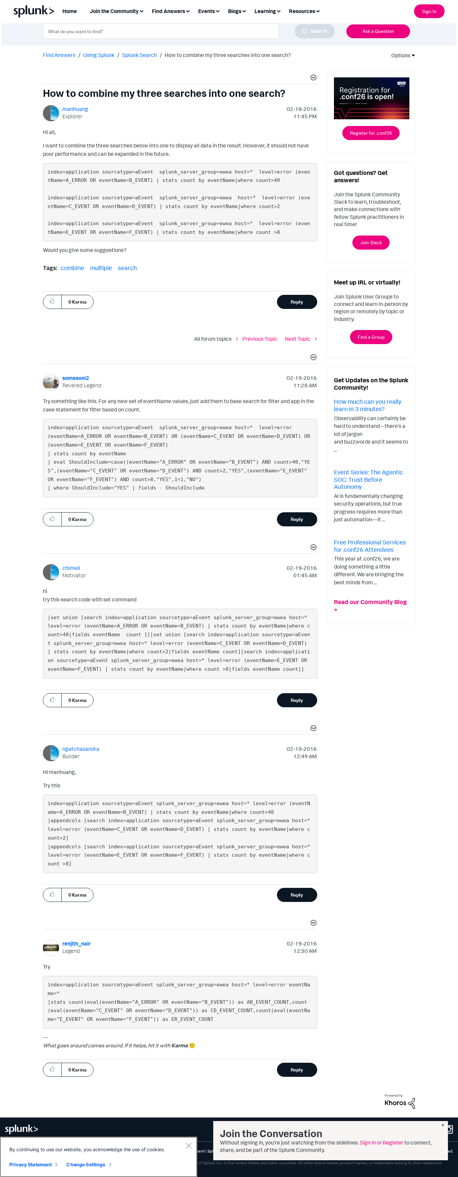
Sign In (429, 11)
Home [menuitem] (69, 11)
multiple (101, 267)
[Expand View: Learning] (278, 10)
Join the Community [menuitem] (114, 11)
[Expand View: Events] (217, 10)
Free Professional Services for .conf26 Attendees (370, 545)
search (127, 267)
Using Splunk (98, 55)
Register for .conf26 (371, 133)
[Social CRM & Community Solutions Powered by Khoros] (400, 1100)
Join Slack (371, 242)
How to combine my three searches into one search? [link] (228, 55)
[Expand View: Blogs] (244, 10)
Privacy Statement (30, 1164)
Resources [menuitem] (302, 11)
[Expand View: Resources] (317, 10)
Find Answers (59, 55)
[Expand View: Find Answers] (187, 10)
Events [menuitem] (206, 11)
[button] (312, 78)
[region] (98, 1157)
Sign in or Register (381, 1142)
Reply (297, 302)
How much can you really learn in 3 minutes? (367, 405)
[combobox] (189, 31)
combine (72, 267)
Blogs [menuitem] (234, 11)
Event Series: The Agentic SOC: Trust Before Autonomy (368, 479)
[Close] (188, 1145)
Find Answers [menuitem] (168, 11)
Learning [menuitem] (265, 11)
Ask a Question (378, 31)
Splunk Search (139, 55)
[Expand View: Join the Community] (141, 10)
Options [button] (398, 55)
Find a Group (371, 337)
